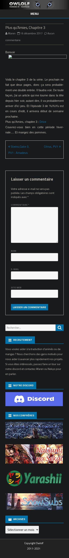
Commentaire (20, 205)
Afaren (12, 33)
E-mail (15, 269)
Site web (16, 287)
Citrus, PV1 (51, 146)
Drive (42, 121)
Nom (13, 251)
